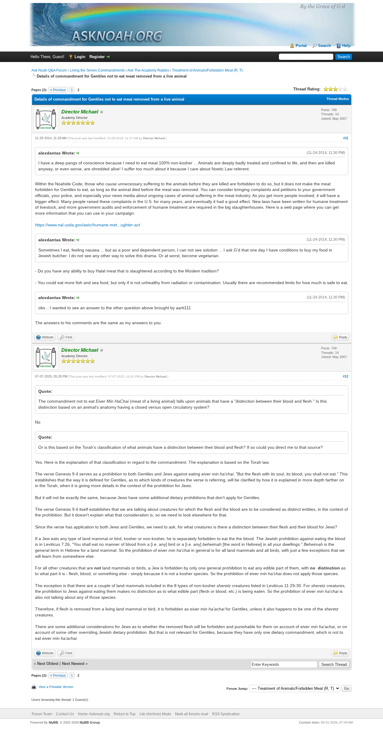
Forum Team (42, 714)
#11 (345, 138)
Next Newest (73, 663)
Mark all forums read (191, 714)
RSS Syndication (226, 714)
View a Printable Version (56, 687)
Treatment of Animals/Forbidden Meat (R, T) (207, 70)
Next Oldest (47, 663)
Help (346, 45)
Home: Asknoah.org (94, 714)
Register (97, 56)
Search (324, 45)
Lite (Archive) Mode (155, 714)
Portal (301, 45)
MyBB (53, 722)
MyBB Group (90, 722)
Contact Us (65, 714)
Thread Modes (337, 99)
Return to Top (125, 714)
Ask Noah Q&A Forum (49, 70)
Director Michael (154, 138)
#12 (345, 376)
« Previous (58, 90)
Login (80, 56)
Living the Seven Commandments (97, 70)
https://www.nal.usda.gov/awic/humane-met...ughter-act (87, 224)
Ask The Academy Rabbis (148, 70)
